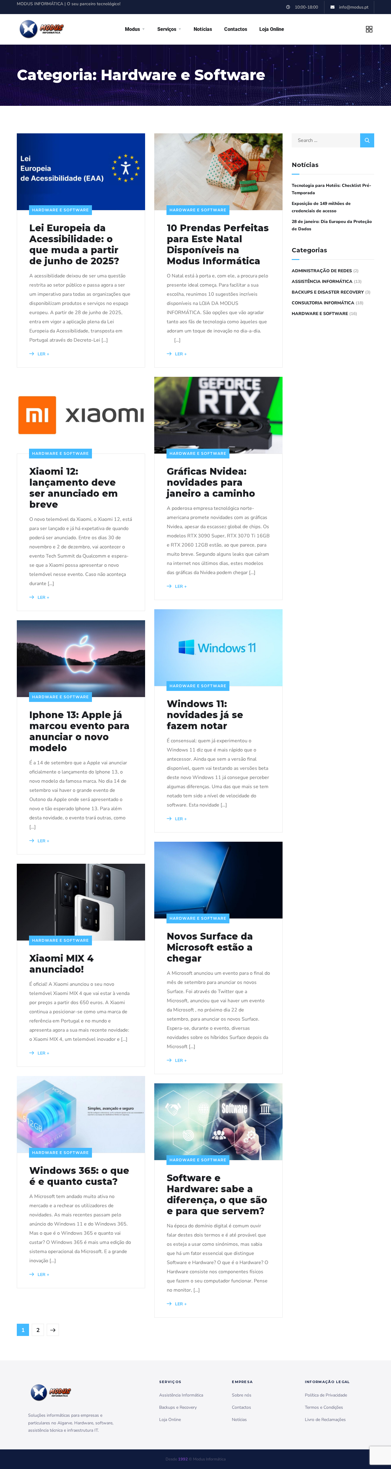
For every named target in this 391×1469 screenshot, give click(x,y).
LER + (42, 354)
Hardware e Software (60, 210)
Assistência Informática (322, 281)
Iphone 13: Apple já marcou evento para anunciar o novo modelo (79, 732)
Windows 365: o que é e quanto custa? (79, 1176)
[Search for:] (333, 140)
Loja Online (271, 29)
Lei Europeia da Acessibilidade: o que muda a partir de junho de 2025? (74, 245)
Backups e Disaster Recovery (328, 292)
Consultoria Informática (323, 303)
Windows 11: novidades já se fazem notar (205, 715)
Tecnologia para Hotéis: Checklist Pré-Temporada (331, 189)
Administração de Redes (322, 271)
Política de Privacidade (326, 1395)
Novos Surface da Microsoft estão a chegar (210, 947)
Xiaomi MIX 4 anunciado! (61, 964)
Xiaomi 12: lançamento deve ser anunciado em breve (73, 488)
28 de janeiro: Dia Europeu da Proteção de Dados (332, 225)
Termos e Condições (324, 1407)
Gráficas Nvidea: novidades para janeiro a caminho (211, 482)
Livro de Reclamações (325, 1420)
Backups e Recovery (178, 1407)
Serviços (166, 29)
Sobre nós (241, 1395)
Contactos (235, 29)
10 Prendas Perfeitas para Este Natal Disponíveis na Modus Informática (218, 245)
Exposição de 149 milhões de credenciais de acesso (321, 207)
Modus (132, 29)
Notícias (203, 29)
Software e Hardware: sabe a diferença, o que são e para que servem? (217, 1195)
